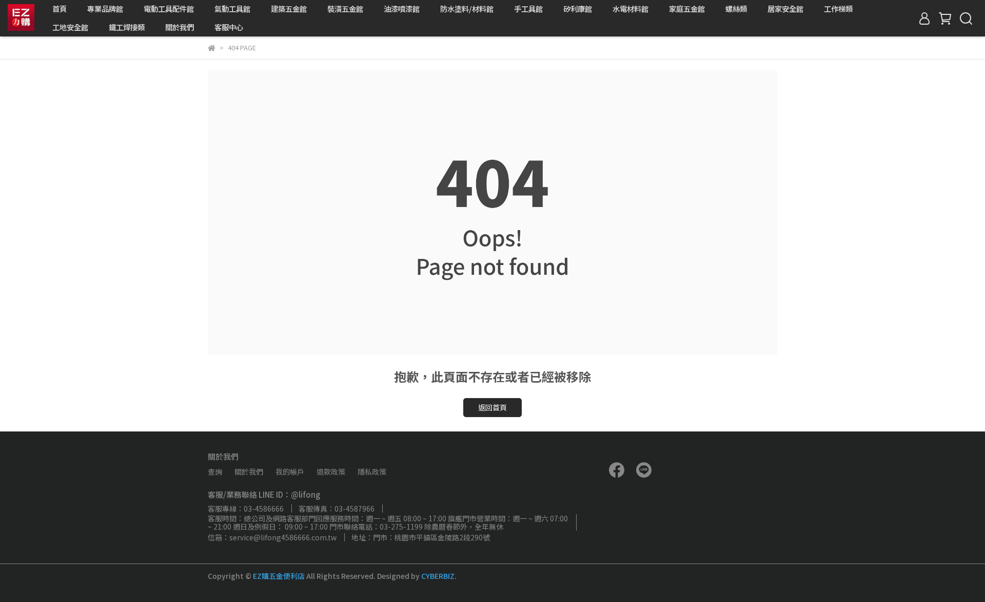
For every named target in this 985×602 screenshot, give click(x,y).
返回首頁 (492, 407)
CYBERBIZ (438, 576)
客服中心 (228, 27)
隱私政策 (372, 471)
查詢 (215, 471)
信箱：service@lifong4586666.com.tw (272, 537)
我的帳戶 (289, 471)
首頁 (59, 9)
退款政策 (331, 471)
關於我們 (179, 27)
